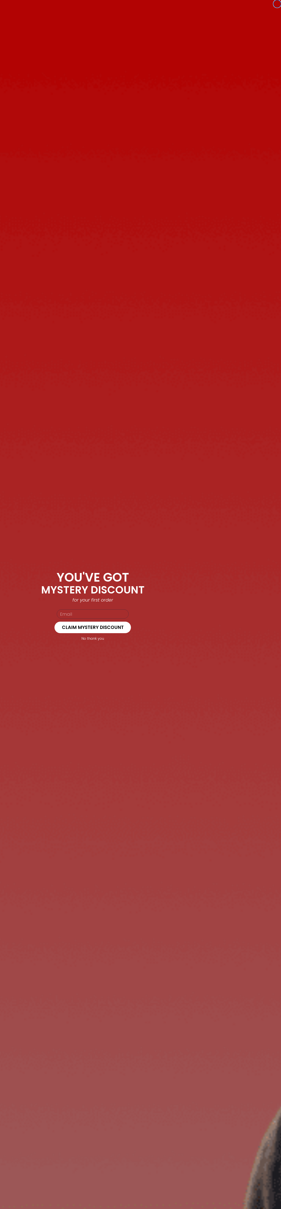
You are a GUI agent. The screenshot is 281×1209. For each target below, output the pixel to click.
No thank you (92, 638)
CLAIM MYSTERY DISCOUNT (93, 627)
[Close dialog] (277, 4)
